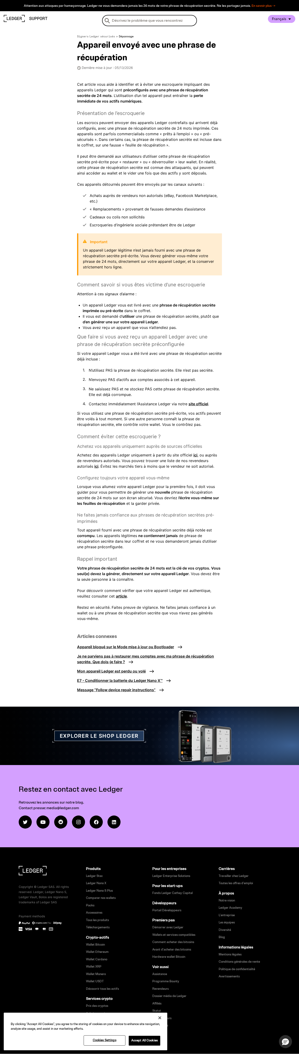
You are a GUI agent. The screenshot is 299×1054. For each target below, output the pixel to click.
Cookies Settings (104, 1040)
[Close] (160, 1018)
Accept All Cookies (144, 1040)
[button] (285, 1041)
